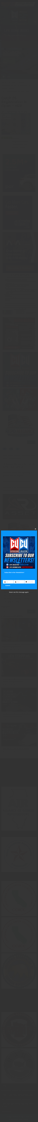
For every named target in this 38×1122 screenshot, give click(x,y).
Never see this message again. (19, 592)
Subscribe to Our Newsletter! (14, 572)
